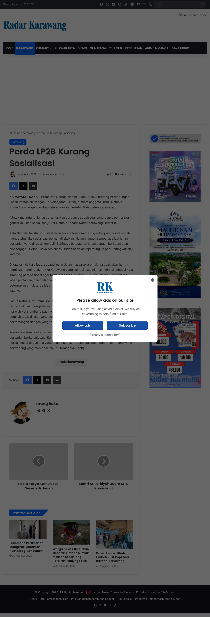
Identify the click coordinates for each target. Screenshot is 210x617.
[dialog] (105, 308)
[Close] (152, 280)
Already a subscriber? (105, 335)
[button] (82, 325)
